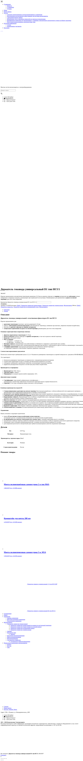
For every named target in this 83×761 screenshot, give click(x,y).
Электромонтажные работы (14, 17)
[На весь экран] (4, 758)
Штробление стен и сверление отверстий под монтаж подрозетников (26, 19)
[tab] (43, 309)
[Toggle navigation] (2, 1)
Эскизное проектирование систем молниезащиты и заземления (24, 14)
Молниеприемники (12, 638)
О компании (7, 4)
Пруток (9, 646)
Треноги (12, 634)
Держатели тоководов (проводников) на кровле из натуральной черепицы (30, 625)
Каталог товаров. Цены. (10, 709)
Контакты (6, 28)
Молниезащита (68, 305)
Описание (6, 309)
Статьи (9, 25)
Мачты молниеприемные (14, 637)
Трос (8, 647)
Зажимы (9, 631)
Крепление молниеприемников (15, 635)
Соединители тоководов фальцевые (20, 641)
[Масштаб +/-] (6, 758)
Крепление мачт (11, 632)
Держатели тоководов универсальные (52, 305)
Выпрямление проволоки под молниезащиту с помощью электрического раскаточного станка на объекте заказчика (39, 20)
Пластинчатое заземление (14, 621)
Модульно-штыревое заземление (16, 619)
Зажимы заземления (12, 618)
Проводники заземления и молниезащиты (15, 643)
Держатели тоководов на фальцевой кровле (22, 628)
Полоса (9, 644)
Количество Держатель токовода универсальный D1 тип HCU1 (18, 302)
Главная (6, 706)
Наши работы (7, 11)
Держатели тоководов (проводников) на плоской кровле (26, 627)
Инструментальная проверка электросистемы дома (21, 22)
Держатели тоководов (7, 307)
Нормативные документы (14, 26)
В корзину (3, 304)
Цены (5, 10)
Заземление (7, 616)
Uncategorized (7, 613)
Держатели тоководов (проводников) (31, 305)
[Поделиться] (3, 758)
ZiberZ (18, 305)
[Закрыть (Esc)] (1, 758)
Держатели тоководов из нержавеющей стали (26, 307)
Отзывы (9, 8)
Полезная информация (10, 23)
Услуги (6, 13)
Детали (6, 311)
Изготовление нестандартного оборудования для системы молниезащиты (27, 16)
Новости (9, 6)
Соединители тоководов (14, 640)
